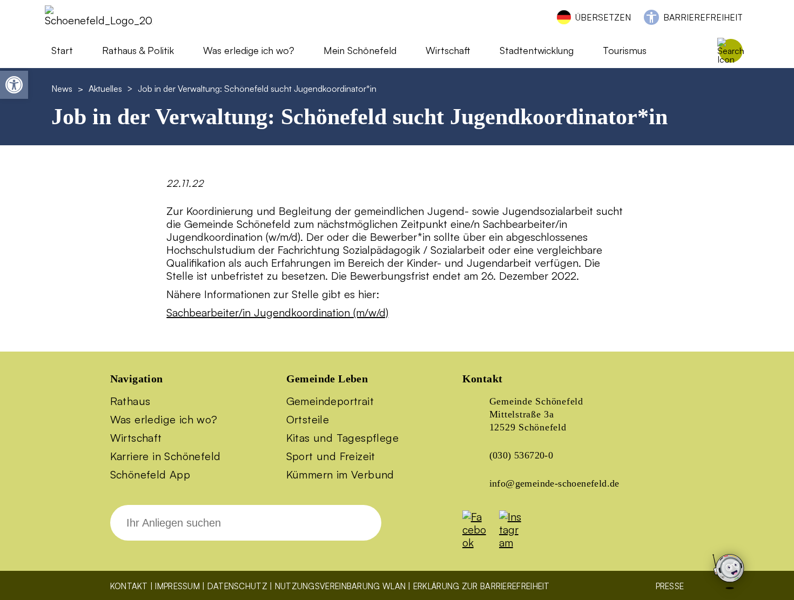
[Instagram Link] (516, 542)
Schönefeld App (150, 474)
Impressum (177, 586)
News (61, 88)
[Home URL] (99, 20)
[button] (14, 85)
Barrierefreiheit (703, 17)
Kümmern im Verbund (340, 474)
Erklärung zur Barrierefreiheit (481, 586)
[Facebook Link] (479, 542)
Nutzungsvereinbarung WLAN (340, 586)
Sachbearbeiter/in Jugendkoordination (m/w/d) (277, 312)
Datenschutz (237, 586)
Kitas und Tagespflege (342, 438)
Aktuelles (105, 88)
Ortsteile (307, 419)
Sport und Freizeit (330, 456)
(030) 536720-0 (521, 455)
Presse (670, 586)
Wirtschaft (136, 438)
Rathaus (130, 401)
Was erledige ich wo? (248, 50)
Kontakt (129, 586)
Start (62, 50)
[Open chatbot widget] (729, 572)
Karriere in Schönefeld (165, 456)
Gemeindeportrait (330, 401)
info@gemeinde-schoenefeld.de (554, 483)
